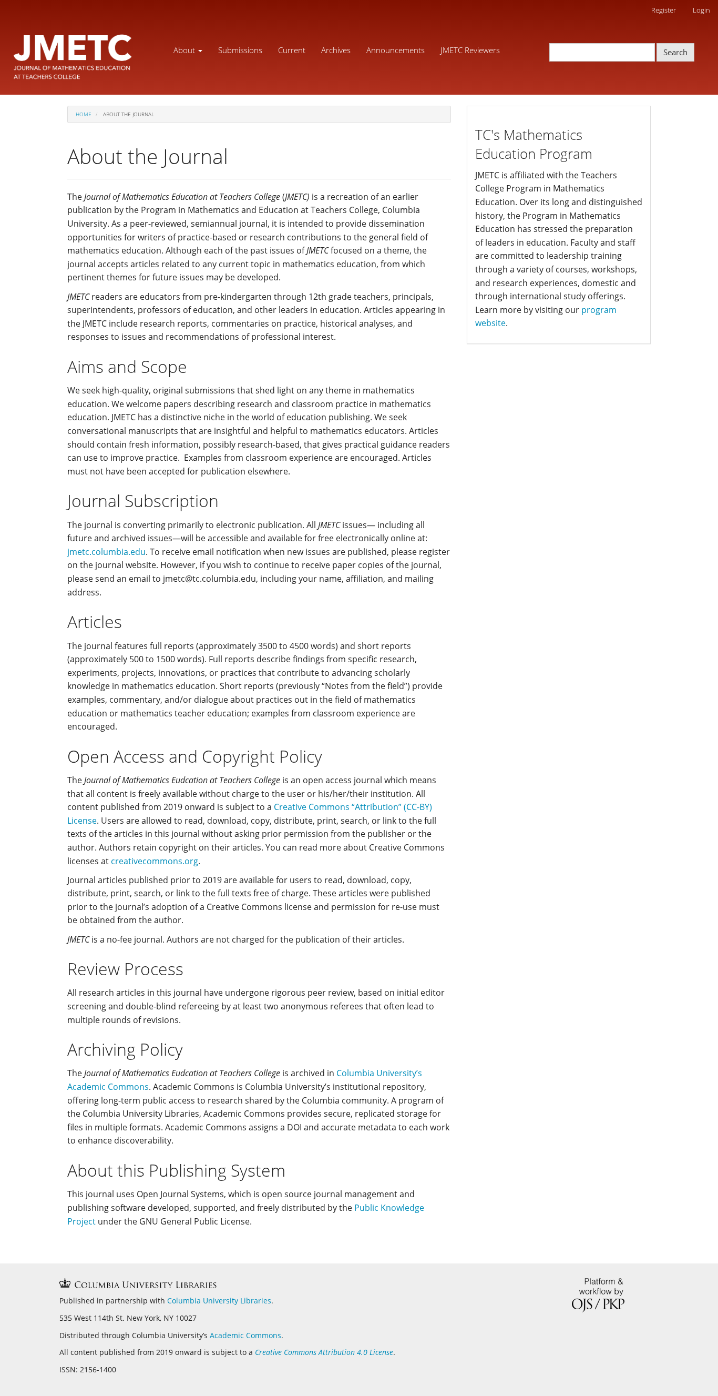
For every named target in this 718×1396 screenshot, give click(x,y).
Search (675, 52)
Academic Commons (245, 1335)
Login (701, 10)
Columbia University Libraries (219, 1301)
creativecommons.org (154, 861)
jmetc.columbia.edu (106, 552)
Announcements (395, 50)
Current (291, 50)
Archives (336, 50)
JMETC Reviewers (470, 50)
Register (663, 10)
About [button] (185, 50)
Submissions (240, 50)
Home (83, 114)
